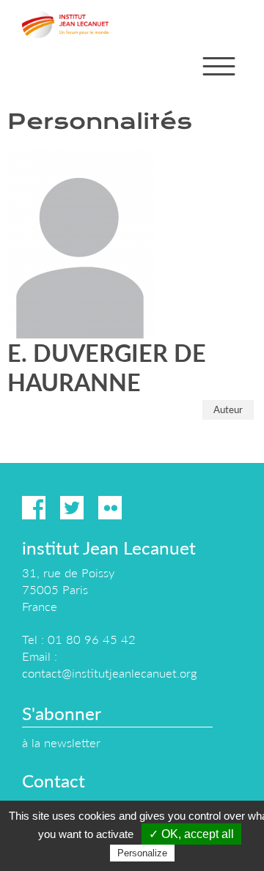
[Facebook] (33, 507)
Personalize (142, 853)
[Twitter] (72, 507)
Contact (53, 780)
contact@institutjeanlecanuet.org (109, 673)
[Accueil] (65, 24)
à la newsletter (61, 742)
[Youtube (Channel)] (148, 507)
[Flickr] (110, 507)
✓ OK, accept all (191, 834)
